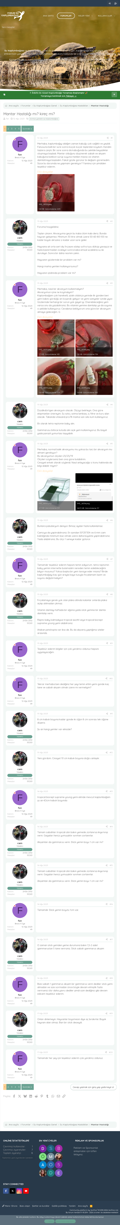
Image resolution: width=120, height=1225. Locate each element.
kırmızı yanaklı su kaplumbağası (44, 119)
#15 (111, 865)
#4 (111, 404)
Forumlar (65, 15)
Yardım (72, 1206)
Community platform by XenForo (94, 1210)
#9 (111, 643)
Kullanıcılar (105, 15)
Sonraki (26, 128)
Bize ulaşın (25, 1206)
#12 (111, 752)
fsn (7, 118)
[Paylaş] (108, 138)
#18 (111, 978)
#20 (111, 1052)
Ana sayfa (48, 15)
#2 (111, 221)
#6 (111, 520)
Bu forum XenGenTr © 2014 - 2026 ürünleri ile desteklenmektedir (92, 1212)
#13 (111, 791)
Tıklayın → (70, 96)
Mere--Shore (10, 1206)
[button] (92, 15)
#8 (111, 594)
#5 (111, 443)
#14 (111, 826)
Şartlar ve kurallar (40, 1206)
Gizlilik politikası (59, 1206)
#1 (112, 138)
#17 (111, 939)
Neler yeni (84, 15)
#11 (111, 713)
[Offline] (15, 139)
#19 (111, 1013)
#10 (111, 678)
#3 (111, 283)
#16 (111, 904)
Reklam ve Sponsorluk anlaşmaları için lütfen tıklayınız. (86, 1151)
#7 (111, 559)
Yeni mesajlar (8, 27)
